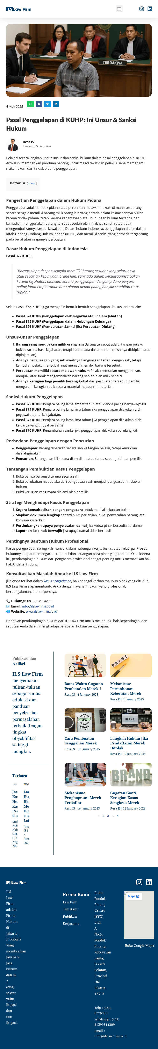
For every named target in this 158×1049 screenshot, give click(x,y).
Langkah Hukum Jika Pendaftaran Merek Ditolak (129, 743)
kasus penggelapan (57, 581)
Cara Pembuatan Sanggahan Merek (81, 740)
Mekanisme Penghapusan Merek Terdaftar (83, 797)
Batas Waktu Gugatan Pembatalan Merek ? (84, 686)
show (31, 183)
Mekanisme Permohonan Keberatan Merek (125, 688)
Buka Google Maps (139, 945)
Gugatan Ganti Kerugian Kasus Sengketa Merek (124, 797)
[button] (119, 8)
